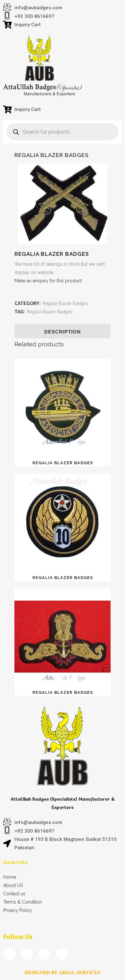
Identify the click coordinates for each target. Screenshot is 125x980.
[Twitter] (27, 954)
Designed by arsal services (62, 972)
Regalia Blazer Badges (65, 303)
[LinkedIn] (44, 954)
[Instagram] (61, 954)
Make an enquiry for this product (48, 280)
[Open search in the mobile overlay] (62, 132)
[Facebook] (9, 954)
